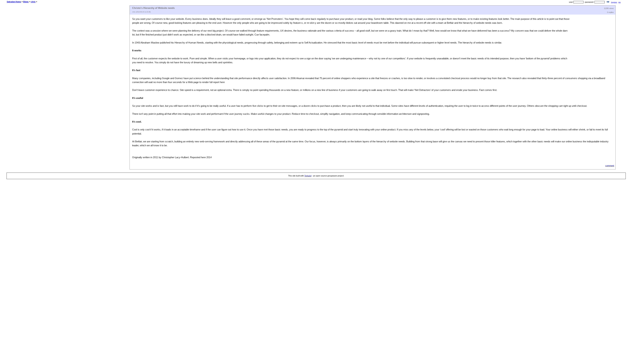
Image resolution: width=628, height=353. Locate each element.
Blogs (26, 2)
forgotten (614, 2)
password (589, 2)
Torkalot (307, 176)
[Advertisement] (68, 54)
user (571, 2)
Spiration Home (14, 2)
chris (33, 2)
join (619, 2)
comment (609, 165)
